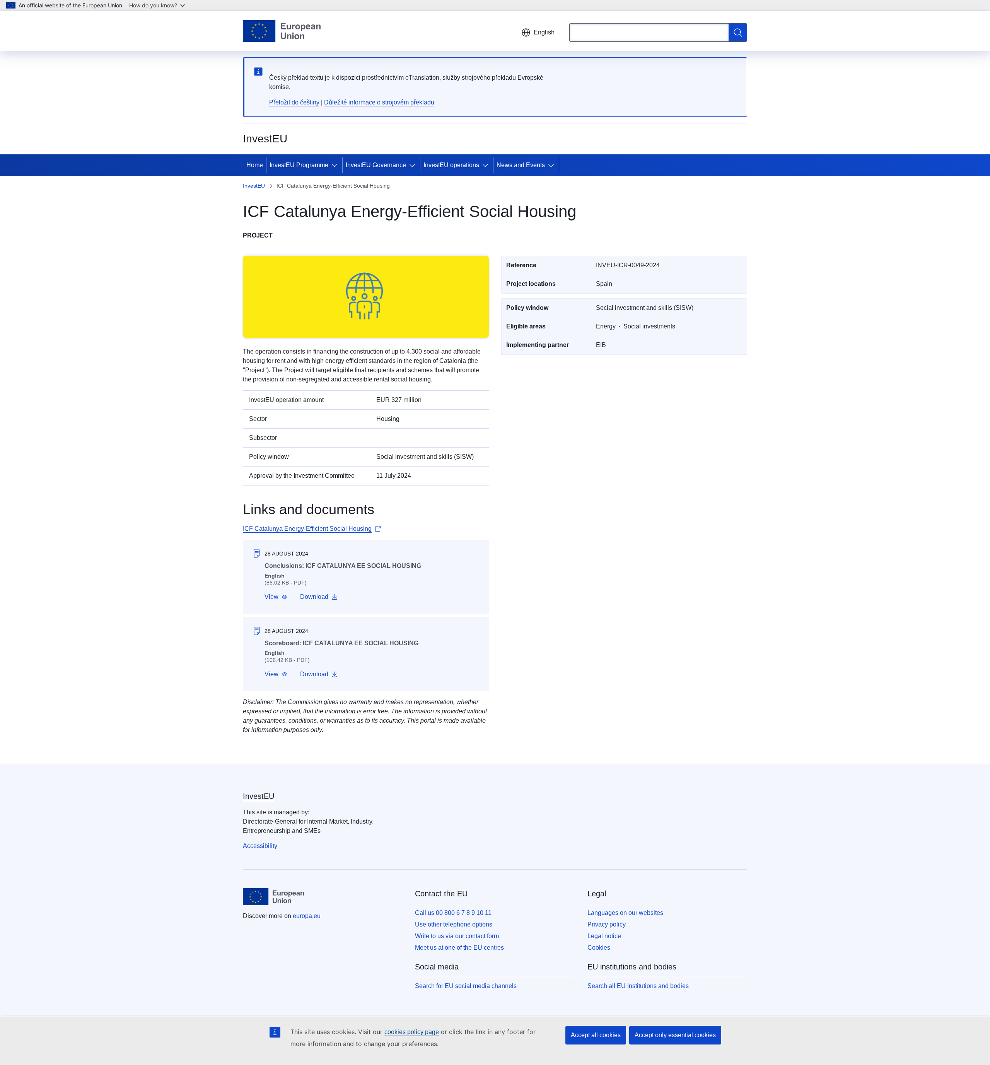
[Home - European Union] (282, 31)
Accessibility (260, 846)
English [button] (544, 32)
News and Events (521, 165)
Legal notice (604, 936)
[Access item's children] (336, 165)
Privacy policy (606, 924)
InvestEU (254, 186)
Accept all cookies (596, 1035)
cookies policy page (411, 1032)
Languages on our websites (625, 912)
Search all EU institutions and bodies (638, 986)
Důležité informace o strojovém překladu (379, 102)
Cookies (598, 947)
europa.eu (307, 916)
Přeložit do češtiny (294, 102)
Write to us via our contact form (457, 936)
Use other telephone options (453, 924)
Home (254, 165)
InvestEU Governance (376, 165)
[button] (276, 597)
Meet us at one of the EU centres (459, 947)
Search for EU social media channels (466, 986)
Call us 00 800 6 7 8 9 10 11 (453, 912)
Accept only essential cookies (675, 1035)
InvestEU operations (451, 165)
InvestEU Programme (299, 165)
